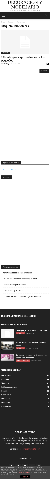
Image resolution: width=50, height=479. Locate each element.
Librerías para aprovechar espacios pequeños (23, 58)
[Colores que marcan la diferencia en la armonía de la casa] (7, 357)
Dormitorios (6, 402)
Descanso (5, 398)
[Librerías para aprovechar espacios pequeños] (25, 42)
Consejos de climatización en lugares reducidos (22, 296)
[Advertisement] (11, 221)
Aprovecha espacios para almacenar (17, 273)
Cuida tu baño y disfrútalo (13, 291)
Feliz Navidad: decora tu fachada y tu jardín (20, 279)
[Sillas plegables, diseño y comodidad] (7, 333)
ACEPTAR (25, 477)
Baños (4, 391)
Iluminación (6, 406)
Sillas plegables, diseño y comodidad (32, 330)
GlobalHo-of (6, 394)
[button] (46, 15)
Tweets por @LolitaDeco (11, 169)
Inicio (3, 22)
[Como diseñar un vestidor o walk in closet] (7, 345)
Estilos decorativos (23, 360)
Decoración (5, 53)
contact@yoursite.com (30, 449)
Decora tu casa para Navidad (14, 285)
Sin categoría (6, 383)
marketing (5, 64)
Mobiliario (5, 379)
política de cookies (23, 472)
